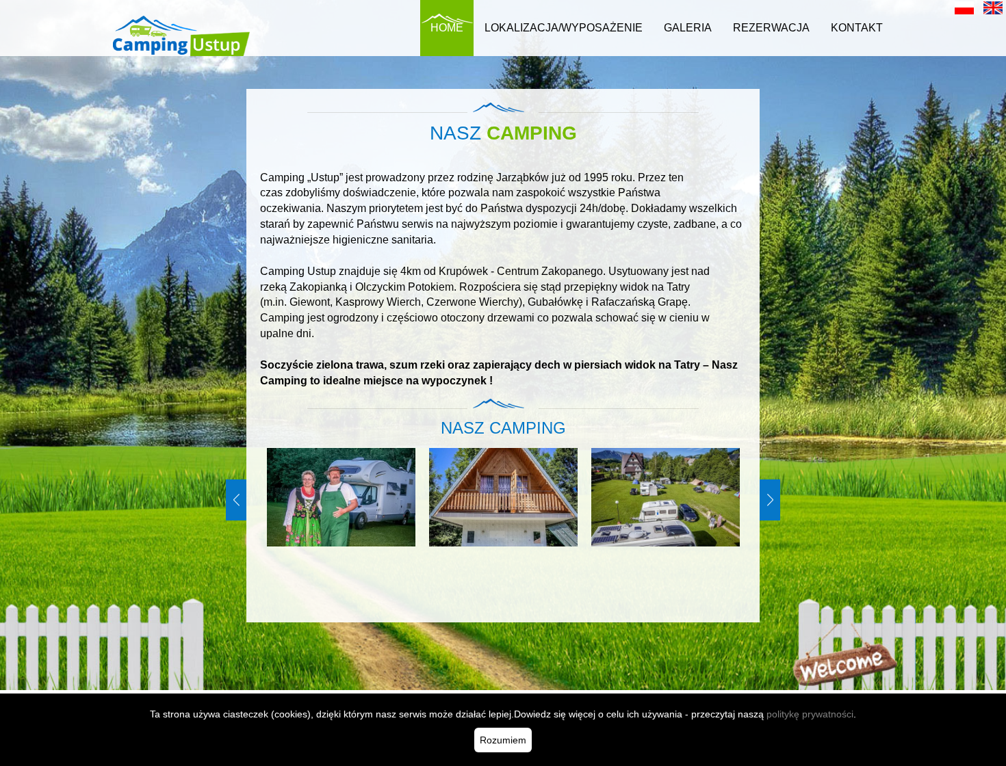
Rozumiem (503, 740)
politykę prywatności (809, 714)
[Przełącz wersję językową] (964, 7)
